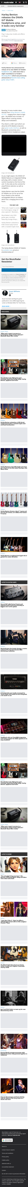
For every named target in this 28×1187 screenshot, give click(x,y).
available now (7, 250)
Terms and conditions (7, 1153)
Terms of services (20, 274)
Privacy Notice (22, 276)
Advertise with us (6, 1163)
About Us (4, 1146)
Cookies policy (5, 1160)
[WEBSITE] (10, 295)
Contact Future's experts (8, 1150)
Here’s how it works (18, 40)
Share (5, 63)
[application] (14, 144)
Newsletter (23, 63)
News (3, 30)
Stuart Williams (12, 29)
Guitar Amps (10, 10)
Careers (4, 1170)
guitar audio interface (12, 128)
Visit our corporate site (14, 1135)
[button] (2, 2)
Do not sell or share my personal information (13, 1173)
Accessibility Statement (8, 1167)
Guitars (3, 10)
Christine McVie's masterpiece (16, 6)
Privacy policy (5, 1156)
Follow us (15, 63)
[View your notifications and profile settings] (16, 2)
